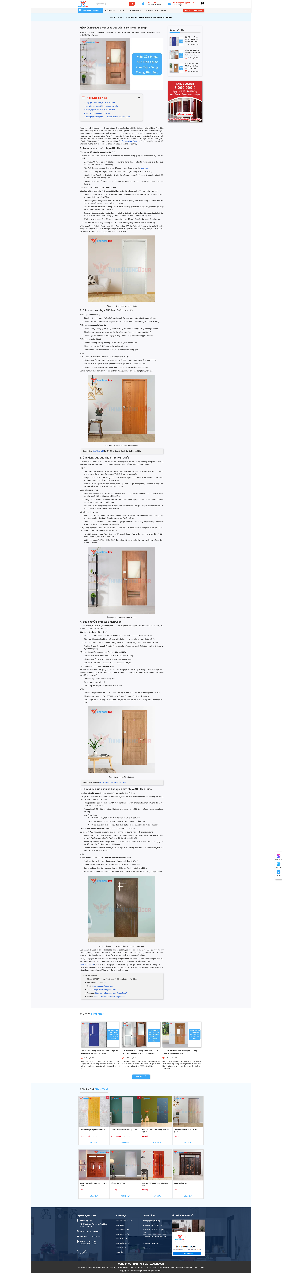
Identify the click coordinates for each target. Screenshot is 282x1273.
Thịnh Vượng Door (87, 965)
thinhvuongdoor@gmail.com (102, 986)
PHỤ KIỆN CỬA (121, 1248)
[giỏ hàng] (202, 3)
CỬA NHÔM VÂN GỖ (123, 1243)
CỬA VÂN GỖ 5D (121, 1239)
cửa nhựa (144, 168)
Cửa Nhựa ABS (98, 451)
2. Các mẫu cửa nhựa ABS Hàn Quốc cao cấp (101, 106)
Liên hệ (164, 10)
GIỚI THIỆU (109, 10)
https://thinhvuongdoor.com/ (105, 990)
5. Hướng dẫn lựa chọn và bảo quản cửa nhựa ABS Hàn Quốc (107, 117)
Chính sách (151, 10)
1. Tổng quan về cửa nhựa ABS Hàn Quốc (99, 103)
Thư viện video (135, 10)
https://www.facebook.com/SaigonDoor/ (111, 993)
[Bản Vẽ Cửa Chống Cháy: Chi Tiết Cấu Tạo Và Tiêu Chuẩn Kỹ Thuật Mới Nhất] (176, 41)
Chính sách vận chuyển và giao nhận (153, 1231)
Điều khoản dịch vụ (149, 1248)
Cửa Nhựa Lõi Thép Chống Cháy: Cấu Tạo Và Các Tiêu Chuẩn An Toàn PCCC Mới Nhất (192, 52)
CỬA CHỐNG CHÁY (122, 1230)
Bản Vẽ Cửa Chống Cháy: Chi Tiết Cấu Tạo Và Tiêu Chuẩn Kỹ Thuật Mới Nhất (192, 39)
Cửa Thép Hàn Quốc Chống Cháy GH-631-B (155, 1131)
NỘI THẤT (119, 1252)
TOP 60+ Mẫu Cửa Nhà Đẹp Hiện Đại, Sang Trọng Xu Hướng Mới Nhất (191, 66)
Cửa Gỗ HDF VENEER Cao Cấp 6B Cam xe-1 (156, 1184)
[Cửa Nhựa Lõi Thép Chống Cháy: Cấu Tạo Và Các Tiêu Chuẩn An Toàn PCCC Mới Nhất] (176, 54)
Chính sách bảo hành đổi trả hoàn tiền (154, 1238)
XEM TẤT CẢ (141, 1076)
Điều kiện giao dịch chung (151, 1221)
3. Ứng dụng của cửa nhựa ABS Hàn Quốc (99, 110)
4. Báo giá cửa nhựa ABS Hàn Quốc (97, 113)
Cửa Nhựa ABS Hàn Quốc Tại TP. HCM (113, 782)
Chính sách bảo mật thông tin (153, 1225)
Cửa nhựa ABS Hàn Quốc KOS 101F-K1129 (186, 1131)
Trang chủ (113, 17)
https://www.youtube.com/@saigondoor (109, 997)
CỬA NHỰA (120, 1225)
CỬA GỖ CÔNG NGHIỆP (124, 1221)
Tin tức (122, 10)
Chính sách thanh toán (150, 1243)
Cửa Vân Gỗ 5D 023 (180, 1183)
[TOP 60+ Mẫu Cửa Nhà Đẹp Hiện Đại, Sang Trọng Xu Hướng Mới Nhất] (176, 68)
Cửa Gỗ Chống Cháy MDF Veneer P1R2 (93, 1130)
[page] (79, 1252)
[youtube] (84, 1252)
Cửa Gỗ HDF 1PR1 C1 (118, 1183)
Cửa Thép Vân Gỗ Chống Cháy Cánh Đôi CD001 (94, 1184)
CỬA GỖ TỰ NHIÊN (122, 1234)
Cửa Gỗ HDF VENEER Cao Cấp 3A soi (124, 1130)
